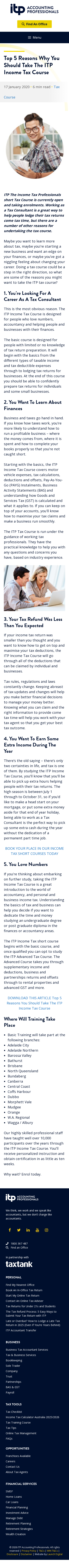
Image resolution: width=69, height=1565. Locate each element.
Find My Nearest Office (20, 1285)
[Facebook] (9, 1230)
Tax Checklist (14, 1412)
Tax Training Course (18, 1422)
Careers (10, 1461)
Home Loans (14, 1496)
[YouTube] (37, 1230)
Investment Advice (17, 1513)
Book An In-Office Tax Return (24, 1290)
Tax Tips (11, 1428)
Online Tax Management (21, 1433)
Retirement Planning (18, 1523)
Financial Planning (17, 1507)
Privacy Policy (29, 1550)
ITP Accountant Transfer (21, 1330)
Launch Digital (54, 1554)
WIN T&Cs (52, 1550)
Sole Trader (13, 1365)
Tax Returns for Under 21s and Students (31, 1306)
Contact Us (13, 1466)
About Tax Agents (17, 1472)
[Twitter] (19, 1230)
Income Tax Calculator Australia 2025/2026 (32, 1417)
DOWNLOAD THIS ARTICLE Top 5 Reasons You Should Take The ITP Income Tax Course (34, 1003)
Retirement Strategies (19, 1529)
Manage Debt (14, 1518)
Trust (9, 1376)
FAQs (9, 1438)
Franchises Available (18, 1456)
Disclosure (12, 1554)
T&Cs (41, 1550)
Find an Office (18, 1247)
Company (12, 1371)
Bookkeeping (14, 1360)
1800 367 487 (18, 1243)
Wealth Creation (16, 1534)
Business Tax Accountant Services (27, 1349)
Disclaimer (26, 1554)
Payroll (10, 1392)
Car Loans (12, 1502)
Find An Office (36, 24)
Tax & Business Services (21, 1355)
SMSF (9, 1491)
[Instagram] (46, 1230)
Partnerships (13, 1382)
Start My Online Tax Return (22, 1295)
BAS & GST (13, 1387)
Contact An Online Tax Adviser (24, 1301)
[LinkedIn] (28, 1230)
